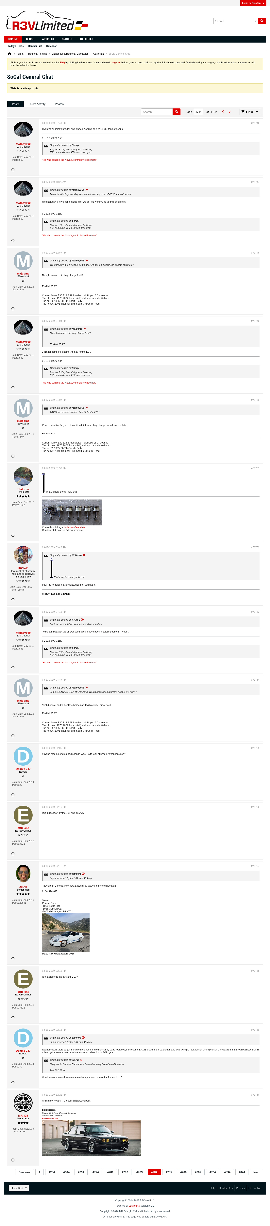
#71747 (255, 182)
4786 (183, 1172)
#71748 (255, 252)
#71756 (255, 807)
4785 (169, 1172)
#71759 (255, 1029)
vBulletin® (134, 1205)
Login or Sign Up (251, 3)
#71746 (255, 123)
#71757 (255, 866)
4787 (198, 1172)
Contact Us (226, 1188)
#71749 (255, 321)
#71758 (255, 971)
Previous (24, 1172)
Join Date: (17, 157)
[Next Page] (229, 112)
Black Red (16, 1188)
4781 (110, 1172)
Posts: (15, 160)
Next (256, 1172)
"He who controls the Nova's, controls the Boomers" (69, 160)
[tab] (15, 104)
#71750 (255, 400)
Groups (67, 39)
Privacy (240, 1188)
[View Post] (86, 190)
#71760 (255, 1094)
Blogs (30, 39)
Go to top (254, 1188)
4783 (139, 1172)
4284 (52, 1172)
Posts (15, 103)
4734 (81, 1172)
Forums (13, 39)
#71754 (255, 679)
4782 (125, 1172)
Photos (59, 103)
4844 (242, 1172)
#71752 (255, 547)
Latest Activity (36, 103)
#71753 (255, 612)
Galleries (86, 39)
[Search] (262, 21)
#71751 (255, 468)
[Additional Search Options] (256, 21)
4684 (66, 1172)
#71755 (255, 748)
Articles (48, 39)
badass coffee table (74, 527)
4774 (96, 1172)
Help (212, 1188)
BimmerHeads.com (50, 1118)
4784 (154, 1172)
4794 (213, 1172)
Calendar (51, 46)
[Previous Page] (223, 112)
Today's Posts (16, 46)
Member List (35, 46)
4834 (227, 1172)
